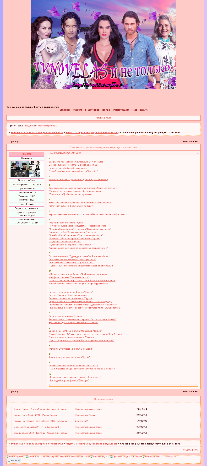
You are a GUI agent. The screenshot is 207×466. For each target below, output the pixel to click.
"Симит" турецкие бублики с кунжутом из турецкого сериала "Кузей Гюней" (85, 334)
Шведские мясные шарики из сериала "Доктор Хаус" (75, 377)
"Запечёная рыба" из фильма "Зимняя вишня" (71, 206)
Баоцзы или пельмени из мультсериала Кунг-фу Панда (76, 162)
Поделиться (54, 153)
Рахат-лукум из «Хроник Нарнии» (65, 316)
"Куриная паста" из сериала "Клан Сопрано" (70, 245)
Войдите (29, 126)
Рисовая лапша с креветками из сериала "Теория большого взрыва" (82, 319)
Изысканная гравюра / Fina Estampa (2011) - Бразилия (40, 421)
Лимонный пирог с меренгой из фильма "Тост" (71, 262)
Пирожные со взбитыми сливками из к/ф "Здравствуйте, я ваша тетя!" (83, 304)
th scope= (138, 456)
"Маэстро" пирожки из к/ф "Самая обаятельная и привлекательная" (82, 280)
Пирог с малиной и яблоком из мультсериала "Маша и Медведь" (80, 301)
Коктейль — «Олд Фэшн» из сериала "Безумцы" (72, 232)
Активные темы (103, 118)
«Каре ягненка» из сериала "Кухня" (66, 223)
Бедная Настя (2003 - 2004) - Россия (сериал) (36, 415)
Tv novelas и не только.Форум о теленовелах (37, 132)
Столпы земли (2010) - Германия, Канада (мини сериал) (41, 433)
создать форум (190, 450)
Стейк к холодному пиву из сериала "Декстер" (71, 337)
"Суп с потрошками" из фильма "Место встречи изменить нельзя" (81, 340)
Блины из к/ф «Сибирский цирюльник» (68, 168)
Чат (134, 109)
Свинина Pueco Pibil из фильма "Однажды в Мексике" (75, 331)
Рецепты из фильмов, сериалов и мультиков (91, 132)
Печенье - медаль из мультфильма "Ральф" (71, 292)
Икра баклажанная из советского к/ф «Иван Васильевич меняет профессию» (87, 214)
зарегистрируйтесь (47, 126)
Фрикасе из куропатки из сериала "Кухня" (69, 357)
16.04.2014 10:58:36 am (71, 153)
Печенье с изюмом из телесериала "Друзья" (71, 298)
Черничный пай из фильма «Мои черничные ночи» (73, 365)
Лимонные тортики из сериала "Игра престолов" (72, 259)
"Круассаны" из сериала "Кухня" (65, 241)
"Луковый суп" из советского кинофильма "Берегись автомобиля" (81, 266)
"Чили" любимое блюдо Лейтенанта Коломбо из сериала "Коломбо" (82, 369)
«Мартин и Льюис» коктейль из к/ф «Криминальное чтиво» (78, 274)
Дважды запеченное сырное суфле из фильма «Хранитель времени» (83, 188)
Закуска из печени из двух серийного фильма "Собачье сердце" (80, 202)
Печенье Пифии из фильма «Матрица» (68, 295)
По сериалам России (85, 415)
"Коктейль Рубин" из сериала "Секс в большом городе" (76, 235)
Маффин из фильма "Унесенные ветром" (69, 277)
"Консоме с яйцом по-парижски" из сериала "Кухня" (74, 238)
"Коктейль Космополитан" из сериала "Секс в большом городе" (80, 229)
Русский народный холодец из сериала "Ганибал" (73, 322)
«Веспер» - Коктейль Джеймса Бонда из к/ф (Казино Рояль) (78, 179)
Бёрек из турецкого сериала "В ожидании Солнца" (73, 165)
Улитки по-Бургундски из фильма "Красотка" (71, 349)
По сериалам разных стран (88, 409)
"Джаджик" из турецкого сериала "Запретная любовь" (75, 191)
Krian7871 (26, 154)
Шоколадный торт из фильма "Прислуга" (69, 380)
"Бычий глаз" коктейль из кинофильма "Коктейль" (73, 171)
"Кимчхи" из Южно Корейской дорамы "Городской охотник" (78, 226)
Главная (64, 109)
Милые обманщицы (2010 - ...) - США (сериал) (36, 427)
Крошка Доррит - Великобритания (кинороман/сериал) (40, 409)
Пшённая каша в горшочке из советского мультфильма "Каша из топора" (84, 308)
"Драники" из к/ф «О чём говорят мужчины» (70, 194)
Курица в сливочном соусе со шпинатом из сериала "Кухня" (78, 248)
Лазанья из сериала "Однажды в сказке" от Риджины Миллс (79, 256)
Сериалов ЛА (81, 421)
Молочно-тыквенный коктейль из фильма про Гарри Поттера (78, 283)
